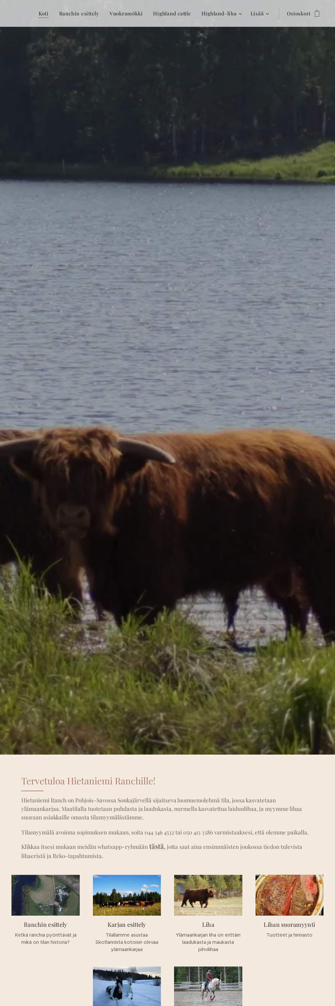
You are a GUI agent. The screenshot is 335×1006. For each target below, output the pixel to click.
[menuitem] (45, 13)
